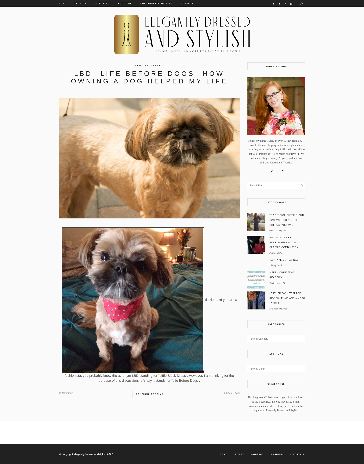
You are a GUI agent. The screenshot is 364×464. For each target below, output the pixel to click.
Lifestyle (297, 454)
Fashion (140, 65)
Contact (257, 454)
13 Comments (66, 393)
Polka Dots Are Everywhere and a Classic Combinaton (283, 242)
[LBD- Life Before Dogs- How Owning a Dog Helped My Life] (149, 158)
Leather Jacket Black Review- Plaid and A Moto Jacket (287, 298)
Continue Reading (150, 394)
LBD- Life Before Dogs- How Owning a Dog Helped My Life (149, 77)
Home (224, 454)
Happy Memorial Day (283, 260)
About (239, 454)
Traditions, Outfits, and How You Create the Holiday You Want (286, 220)
